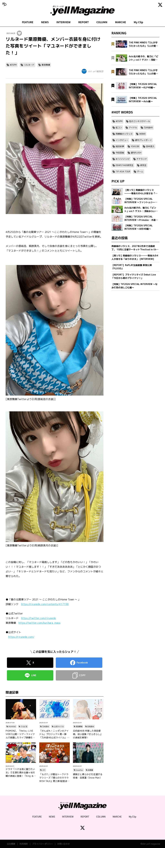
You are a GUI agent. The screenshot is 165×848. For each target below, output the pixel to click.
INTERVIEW (63, 22)
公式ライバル (59, 726)
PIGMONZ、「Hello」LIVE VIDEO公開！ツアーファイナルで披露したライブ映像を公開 (20, 734)
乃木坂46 (45, 726)
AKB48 (142, 133)
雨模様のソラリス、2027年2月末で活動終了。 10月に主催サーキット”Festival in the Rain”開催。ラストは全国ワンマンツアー (134, 248)
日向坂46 (90, 726)
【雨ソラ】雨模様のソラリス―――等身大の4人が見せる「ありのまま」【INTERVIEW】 (135, 257)
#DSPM (13, 64)
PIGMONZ (12, 726)
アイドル (133, 127)
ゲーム (140, 171)
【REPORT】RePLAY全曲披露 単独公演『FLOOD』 (132, 267)
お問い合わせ (63, 843)
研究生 (143, 165)
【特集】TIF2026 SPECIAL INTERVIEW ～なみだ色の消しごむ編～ (134, 286)
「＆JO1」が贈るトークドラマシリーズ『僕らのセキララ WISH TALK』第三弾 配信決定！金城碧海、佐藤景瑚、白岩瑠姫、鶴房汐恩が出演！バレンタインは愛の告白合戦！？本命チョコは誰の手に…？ (54, 778)
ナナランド (141, 158)
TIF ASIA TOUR (123, 171)
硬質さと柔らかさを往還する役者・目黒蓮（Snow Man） (87, 776)
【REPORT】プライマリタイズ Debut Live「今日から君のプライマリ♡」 (134, 276)
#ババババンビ (123, 158)
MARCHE (120, 22)
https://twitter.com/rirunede (38, 618)
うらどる (24, 726)
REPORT (83, 22)
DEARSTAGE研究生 (124, 165)
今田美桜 (120, 152)
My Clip (138, 22)
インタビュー (122, 140)
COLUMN (101, 22)
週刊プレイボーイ (143, 140)
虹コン (119, 127)
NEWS (45, 22)
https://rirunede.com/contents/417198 (45, 604)
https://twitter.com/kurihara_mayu (39, 623)
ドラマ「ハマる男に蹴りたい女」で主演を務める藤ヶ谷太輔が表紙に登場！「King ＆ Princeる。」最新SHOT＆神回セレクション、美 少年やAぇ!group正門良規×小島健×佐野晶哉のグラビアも (21, 773)
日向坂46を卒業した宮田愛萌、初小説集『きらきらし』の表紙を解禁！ (87, 734)
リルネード (29, 64)
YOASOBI (135, 146)
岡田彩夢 (120, 146)
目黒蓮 (90, 770)
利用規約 (23, 843)
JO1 (43, 770)
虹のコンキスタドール (139, 121)
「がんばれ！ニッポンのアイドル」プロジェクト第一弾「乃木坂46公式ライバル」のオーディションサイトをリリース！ (54, 734)
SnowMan (79, 770)
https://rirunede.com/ (21, 637)
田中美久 (150, 146)
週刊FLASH (136, 152)
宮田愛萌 (79, 726)
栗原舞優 (46, 64)
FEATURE (27, 22)
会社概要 (11, 843)
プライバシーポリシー (42, 843)
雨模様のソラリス (124, 133)
